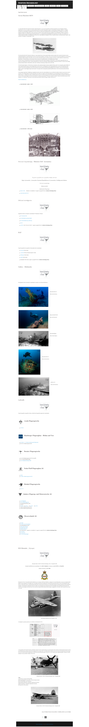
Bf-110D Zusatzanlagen (24, 534)
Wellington (22, 254)
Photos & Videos (64, 5)
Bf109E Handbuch (23, 529)
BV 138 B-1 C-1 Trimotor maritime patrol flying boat (29, 442)
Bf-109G (21, 522)
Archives (47, 5)
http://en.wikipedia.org (22, 79)
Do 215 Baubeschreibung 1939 (25, 460)
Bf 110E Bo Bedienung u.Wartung (26, 220)
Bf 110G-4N (22, 531)
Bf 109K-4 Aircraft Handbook (25, 524)
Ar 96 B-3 (22, 427)
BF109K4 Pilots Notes (24, 527)
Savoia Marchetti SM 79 (24, 193)
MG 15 (21, 222)
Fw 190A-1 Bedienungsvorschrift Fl (26, 476)
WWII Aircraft (53, 5)
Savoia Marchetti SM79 (25, 15)
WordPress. (51, 724)
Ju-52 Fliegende (23, 500)
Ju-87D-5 (26, 225)
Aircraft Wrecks (30, 5)
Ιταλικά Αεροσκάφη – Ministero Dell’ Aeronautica (34, 161)
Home (19, 5)
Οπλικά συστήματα (25, 200)
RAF (19, 232)
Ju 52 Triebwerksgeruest (24, 502)
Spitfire (21, 257)
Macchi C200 (22, 190)
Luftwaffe (21, 400)
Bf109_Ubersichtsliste (24, 526)
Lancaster (22, 252)
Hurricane (22, 250)
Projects (24, 7)
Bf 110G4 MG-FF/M (23, 215)
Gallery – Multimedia (25, 267)
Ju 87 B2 (21, 505)
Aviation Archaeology (28, 3)
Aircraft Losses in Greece (39, 5)
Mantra (48, 724)
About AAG (24, 5)
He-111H (21, 488)
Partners (19, 7)
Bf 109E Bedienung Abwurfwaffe (26, 218)
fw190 (21, 475)
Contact (58, 5)
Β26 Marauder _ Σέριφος (26, 548)
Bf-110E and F (22, 532)
